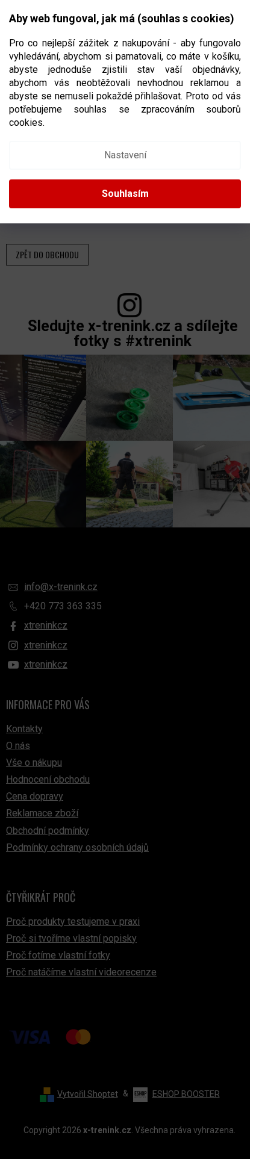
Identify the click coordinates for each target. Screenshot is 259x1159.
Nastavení (125, 155)
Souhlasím (125, 193)
